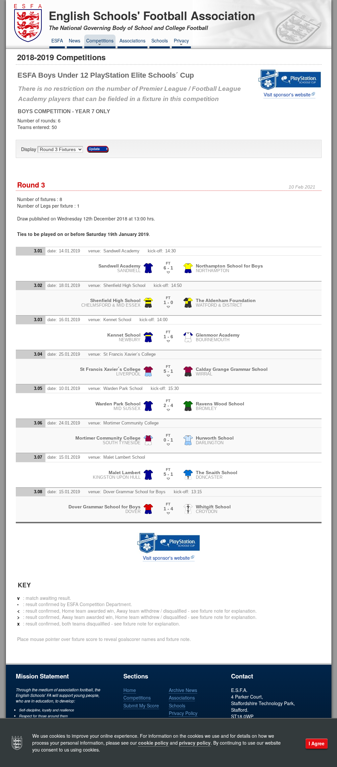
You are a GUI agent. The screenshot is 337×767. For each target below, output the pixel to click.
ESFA (57, 40)
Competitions (100, 40)
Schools (159, 40)
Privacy (181, 40)
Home (129, 690)
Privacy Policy (183, 713)
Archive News (183, 690)
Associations (132, 40)
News (74, 40)
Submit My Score (141, 705)
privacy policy (195, 742)
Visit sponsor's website (287, 94)
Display (29, 149)
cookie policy (153, 742)
